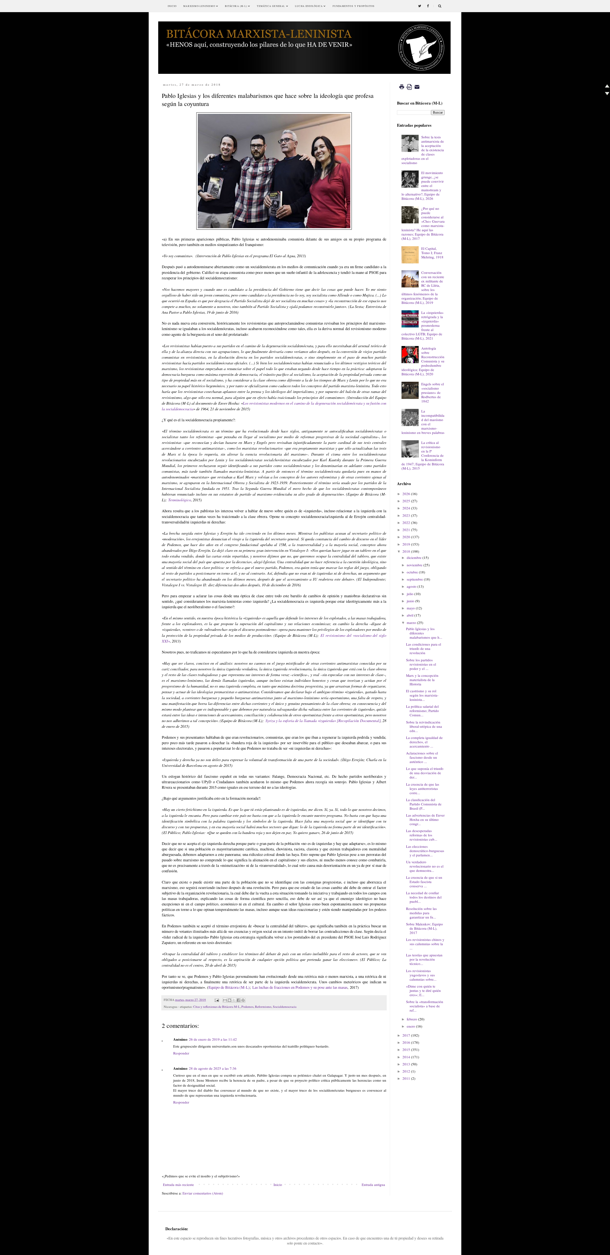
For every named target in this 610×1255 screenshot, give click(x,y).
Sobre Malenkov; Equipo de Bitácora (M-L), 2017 (424, 928)
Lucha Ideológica (309, 6)
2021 (406, 529)
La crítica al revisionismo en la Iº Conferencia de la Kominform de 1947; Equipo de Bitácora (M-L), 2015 (423, 455)
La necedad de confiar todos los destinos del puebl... (424, 897)
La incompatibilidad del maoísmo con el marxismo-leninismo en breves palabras (423, 422)
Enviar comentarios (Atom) (203, 1193)
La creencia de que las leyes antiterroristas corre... (422, 788)
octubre (412, 572)
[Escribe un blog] (229, 1000)
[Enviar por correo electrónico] (225, 1000)
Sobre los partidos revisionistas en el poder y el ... (421, 664)
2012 (406, 1071)
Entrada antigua (373, 1184)
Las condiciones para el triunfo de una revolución (423, 648)
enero (411, 1026)
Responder (181, 1053)
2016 (406, 1042)
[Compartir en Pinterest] (243, 1000)
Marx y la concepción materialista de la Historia (422, 679)
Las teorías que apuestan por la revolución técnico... (424, 959)
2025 (406, 500)
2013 (406, 1064)
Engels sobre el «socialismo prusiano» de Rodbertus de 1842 (432, 392)
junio (410, 600)
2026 (406, 493)
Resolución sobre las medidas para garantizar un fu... (421, 912)
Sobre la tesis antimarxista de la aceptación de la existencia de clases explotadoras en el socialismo (423, 150)
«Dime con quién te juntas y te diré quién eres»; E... (423, 990)
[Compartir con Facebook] (238, 1000)
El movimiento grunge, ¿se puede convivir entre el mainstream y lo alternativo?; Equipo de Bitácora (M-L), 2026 (423, 185)
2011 (406, 1078)
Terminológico (179, 499)
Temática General (271, 6)
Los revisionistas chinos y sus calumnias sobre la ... (425, 943)
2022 (406, 522)
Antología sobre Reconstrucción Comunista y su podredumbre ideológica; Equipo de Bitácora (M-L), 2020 (423, 361)
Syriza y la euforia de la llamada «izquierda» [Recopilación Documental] (323, 720)
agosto (412, 586)
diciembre (414, 557)
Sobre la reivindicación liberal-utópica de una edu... (424, 726)
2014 (406, 1056)
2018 (406, 551)
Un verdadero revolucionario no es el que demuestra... (424, 866)
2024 (406, 508)
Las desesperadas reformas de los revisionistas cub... (421, 835)
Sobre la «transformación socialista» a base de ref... (424, 1006)
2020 (406, 536)
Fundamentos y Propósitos (354, 6)
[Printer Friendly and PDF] (409, 90)
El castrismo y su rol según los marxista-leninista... (422, 695)
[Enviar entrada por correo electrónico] (216, 1000)
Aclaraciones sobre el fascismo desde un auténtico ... (422, 757)
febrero (412, 1019)
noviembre (414, 564)
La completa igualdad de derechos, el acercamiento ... (424, 741)
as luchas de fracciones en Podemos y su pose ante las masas (301, 987)
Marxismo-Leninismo (199, 6)
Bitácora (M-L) (236, 6)
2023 (406, 515)
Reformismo (263, 1006)
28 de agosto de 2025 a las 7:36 (212, 1068)
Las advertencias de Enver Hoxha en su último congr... (425, 819)
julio (410, 593)
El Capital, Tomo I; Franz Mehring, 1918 (432, 252)
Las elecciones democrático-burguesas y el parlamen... (425, 850)
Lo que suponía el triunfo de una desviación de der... (424, 772)
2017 (406, 1035)
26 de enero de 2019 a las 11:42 (213, 1039)
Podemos (247, 1006)
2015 (406, 1049)
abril (410, 615)
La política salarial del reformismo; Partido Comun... (422, 710)
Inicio (172, 6)
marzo (411, 622)
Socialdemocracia (284, 1006)
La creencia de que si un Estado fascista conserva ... (424, 881)
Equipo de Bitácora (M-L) (229, 987)
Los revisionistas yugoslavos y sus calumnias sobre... (421, 975)
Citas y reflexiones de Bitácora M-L (216, 1006)
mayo (411, 608)
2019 (406, 544)
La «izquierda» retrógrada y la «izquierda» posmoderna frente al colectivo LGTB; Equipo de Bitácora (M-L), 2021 (423, 325)
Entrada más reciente (178, 1184)
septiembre (415, 579)
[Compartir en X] (234, 1000)
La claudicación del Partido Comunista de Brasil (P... (424, 804)
